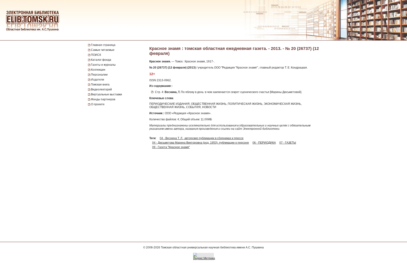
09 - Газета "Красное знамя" (171, 147)
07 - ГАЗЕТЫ (287, 142)
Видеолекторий (101, 89)
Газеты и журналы (103, 64)
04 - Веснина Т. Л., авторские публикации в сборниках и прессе (202, 138)
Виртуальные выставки (106, 94)
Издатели (97, 79)
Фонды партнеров (103, 99)
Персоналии (99, 74)
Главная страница (103, 45)
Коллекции (98, 69)
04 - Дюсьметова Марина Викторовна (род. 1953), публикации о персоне (200, 142)
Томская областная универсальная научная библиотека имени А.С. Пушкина (212, 247)
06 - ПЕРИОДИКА (264, 142)
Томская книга (100, 84)
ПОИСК (96, 55)
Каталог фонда (101, 59)
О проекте (98, 104)
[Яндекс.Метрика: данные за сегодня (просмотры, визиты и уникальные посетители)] (204, 256)
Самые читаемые (102, 50)
